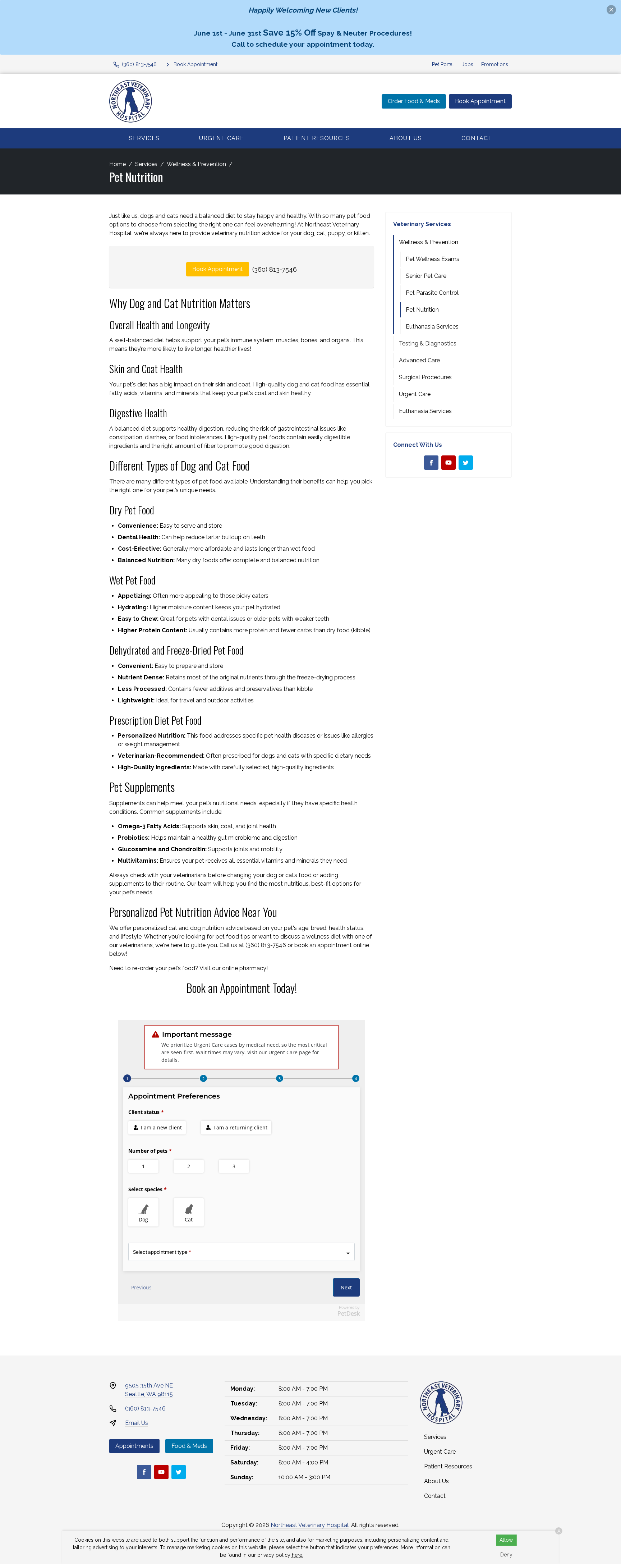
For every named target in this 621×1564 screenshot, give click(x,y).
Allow (506, 1540)
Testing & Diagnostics (427, 343)
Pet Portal (443, 64)
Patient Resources (317, 138)
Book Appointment (480, 101)
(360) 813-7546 (274, 269)
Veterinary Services (422, 224)
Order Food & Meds (414, 101)
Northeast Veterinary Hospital (310, 1525)
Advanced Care (419, 360)
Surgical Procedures (425, 377)
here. (297, 1555)
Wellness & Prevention (196, 164)
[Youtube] (448, 462)
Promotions (494, 64)
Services (144, 138)
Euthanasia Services (432, 326)
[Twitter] (466, 462)
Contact (476, 138)
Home (117, 164)
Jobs (467, 64)
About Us (406, 138)
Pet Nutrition (422, 309)
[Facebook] (431, 462)
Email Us (136, 1422)
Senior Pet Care (426, 275)
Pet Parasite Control (432, 292)
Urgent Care (221, 138)
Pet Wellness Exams (432, 259)
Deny (506, 1555)
